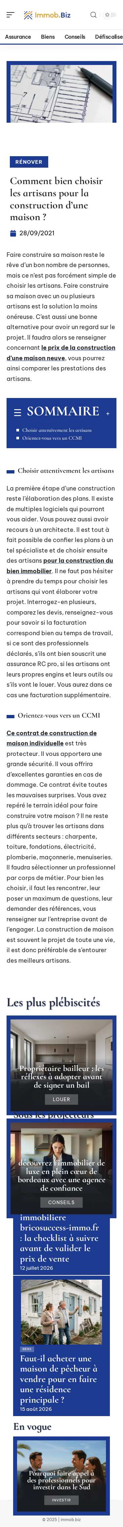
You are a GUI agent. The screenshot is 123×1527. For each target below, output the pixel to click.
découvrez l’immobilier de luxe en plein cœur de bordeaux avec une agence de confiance (62, 1175)
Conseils (61, 1202)
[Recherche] (93, 15)
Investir (61, 1500)
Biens (27, 1349)
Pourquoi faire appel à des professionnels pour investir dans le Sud (61, 1480)
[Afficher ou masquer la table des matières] (104, 413)
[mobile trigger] (12, 15)
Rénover (29, 162)
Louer (61, 1099)
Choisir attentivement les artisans (57, 430)
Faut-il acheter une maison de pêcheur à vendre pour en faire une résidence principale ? (58, 1379)
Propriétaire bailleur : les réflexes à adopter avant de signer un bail (61, 1076)
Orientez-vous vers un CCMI (52, 438)
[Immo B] (47, 15)
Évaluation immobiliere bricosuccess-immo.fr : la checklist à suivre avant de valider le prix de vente (59, 1232)
